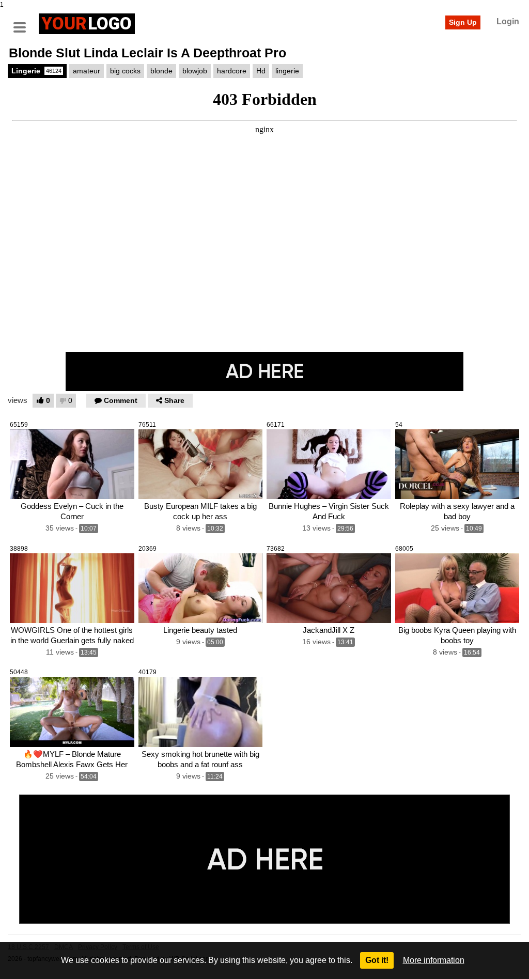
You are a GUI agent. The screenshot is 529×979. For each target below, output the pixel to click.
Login (507, 21)
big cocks (125, 71)
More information (433, 960)
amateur (86, 71)
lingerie (287, 71)
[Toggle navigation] (23, 22)
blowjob (194, 71)
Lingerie (36, 71)
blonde (161, 71)
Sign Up (463, 22)
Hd (261, 71)
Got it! (376, 960)
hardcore (231, 71)
